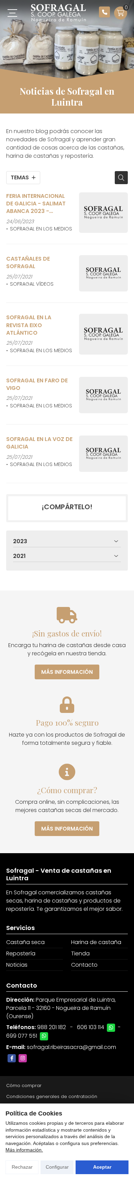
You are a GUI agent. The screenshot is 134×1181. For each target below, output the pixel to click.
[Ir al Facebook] (12, 1058)
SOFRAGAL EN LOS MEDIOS (41, 228)
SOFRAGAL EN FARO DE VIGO (37, 384)
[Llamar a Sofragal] (104, 12)
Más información (67, 672)
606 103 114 (90, 1027)
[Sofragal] (58, 13)
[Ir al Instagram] (23, 1058)
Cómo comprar (24, 1085)
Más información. (24, 1150)
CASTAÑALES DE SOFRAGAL (28, 262)
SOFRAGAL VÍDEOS (32, 284)
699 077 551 (21, 1036)
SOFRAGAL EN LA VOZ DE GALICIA (39, 443)
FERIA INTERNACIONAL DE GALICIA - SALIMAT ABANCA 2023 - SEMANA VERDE (36, 203)
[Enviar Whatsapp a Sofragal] (111, 1028)
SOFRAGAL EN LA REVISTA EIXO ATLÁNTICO (28, 325)
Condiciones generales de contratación (51, 1096)
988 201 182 (51, 1027)
